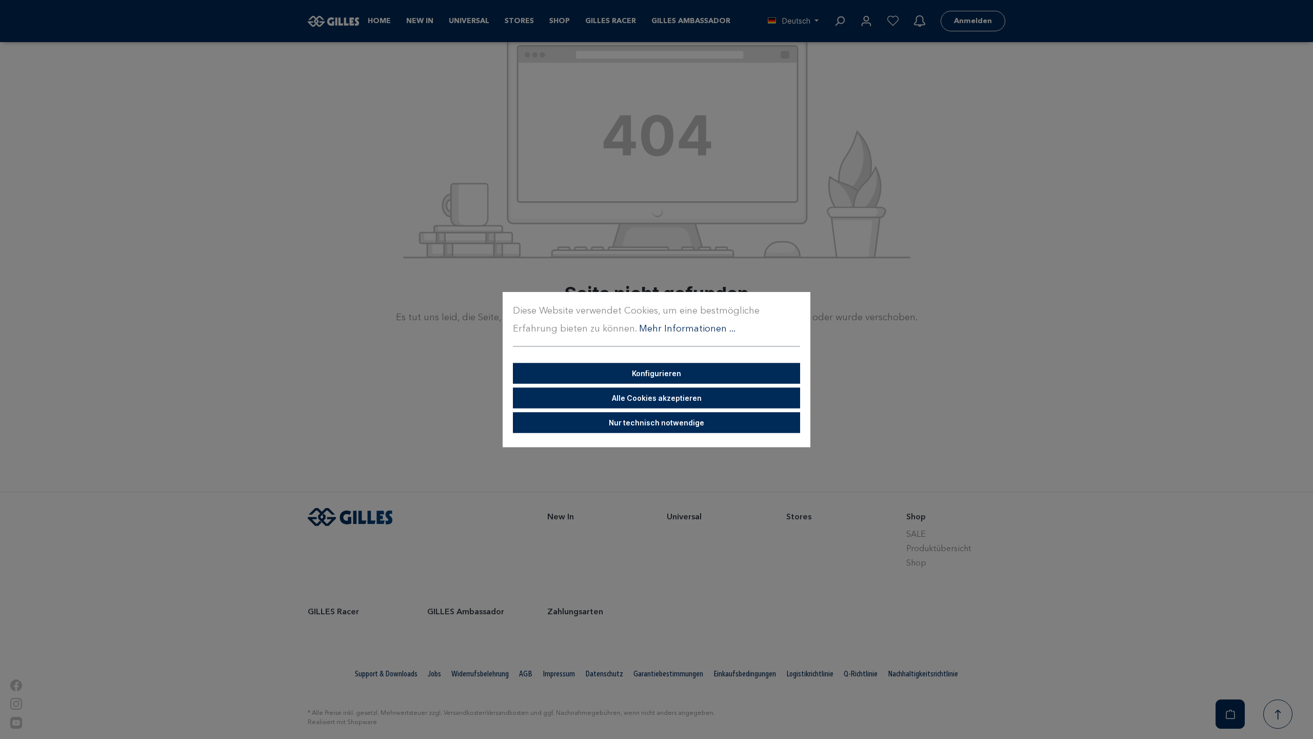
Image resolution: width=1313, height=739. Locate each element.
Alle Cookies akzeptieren (657, 398)
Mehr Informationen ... (687, 329)
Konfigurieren (656, 373)
